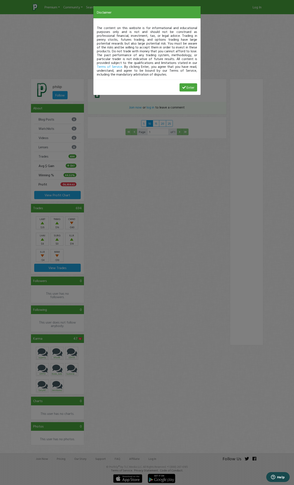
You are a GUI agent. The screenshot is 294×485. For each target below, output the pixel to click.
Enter (190, 87)
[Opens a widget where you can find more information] (278, 477)
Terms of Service (109, 66)
